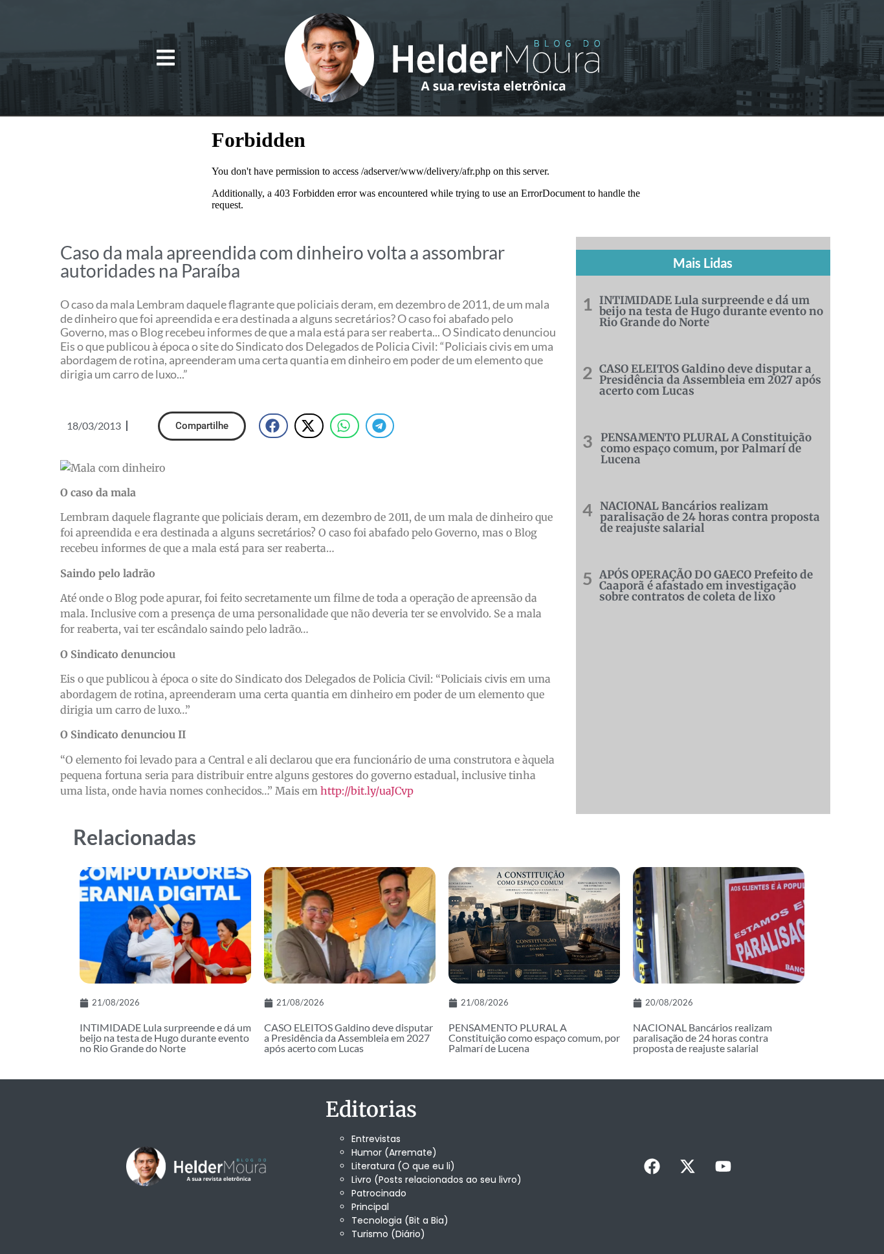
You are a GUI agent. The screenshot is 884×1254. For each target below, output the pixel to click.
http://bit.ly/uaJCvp (367, 790)
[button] (165, 58)
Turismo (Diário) (388, 1233)
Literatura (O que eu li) (403, 1166)
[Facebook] (651, 1166)
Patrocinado (378, 1193)
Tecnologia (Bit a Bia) (399, 1220)
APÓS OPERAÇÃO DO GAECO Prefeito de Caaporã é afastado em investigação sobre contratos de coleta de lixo (706, 585)
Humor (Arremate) (394, 1152)
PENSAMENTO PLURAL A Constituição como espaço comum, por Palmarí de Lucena (706, 448)
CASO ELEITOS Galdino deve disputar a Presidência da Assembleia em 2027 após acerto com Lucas (710, 380)
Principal (370, 1206)
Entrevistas (376, 1138)
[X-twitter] (687, 1166)
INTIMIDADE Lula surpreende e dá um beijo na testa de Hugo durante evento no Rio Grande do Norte (711, 311)
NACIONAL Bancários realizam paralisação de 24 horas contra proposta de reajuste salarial (710, 517)
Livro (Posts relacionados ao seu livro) (436, 1179)
